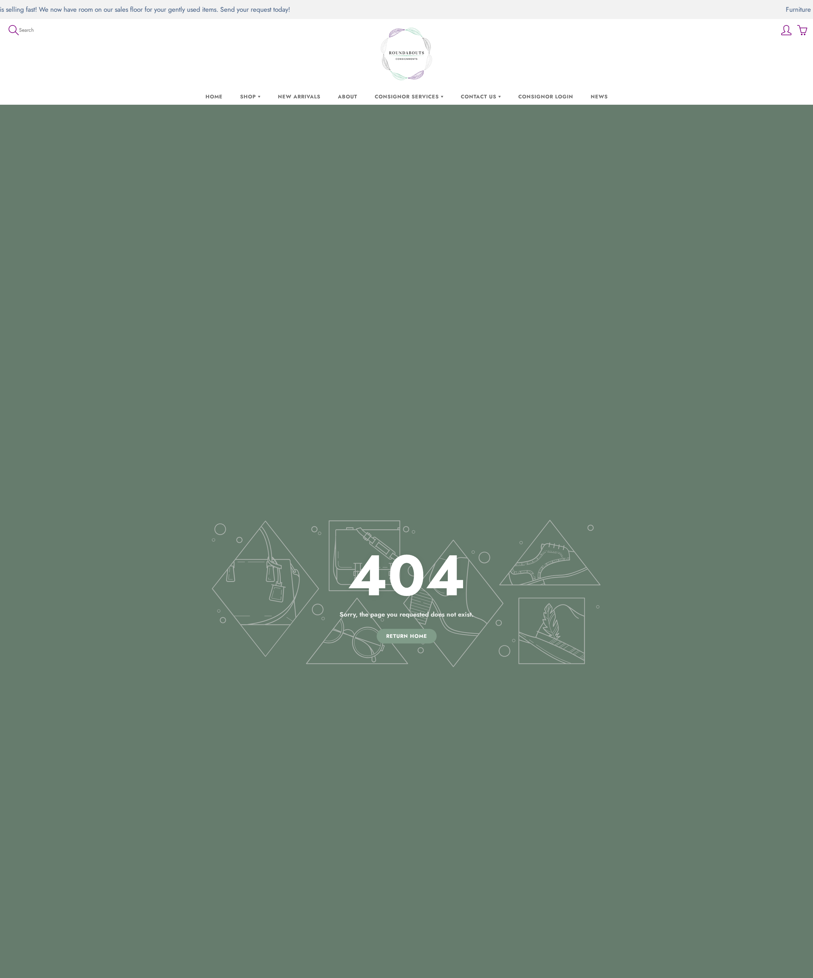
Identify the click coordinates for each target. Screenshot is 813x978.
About (347, 96)
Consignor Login (545, 96)
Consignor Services (408, 96)
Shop (249, 96)
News (599, 96)
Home (214, 96)
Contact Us (479, 96)
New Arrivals (299, 96)
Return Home (406, 635)
